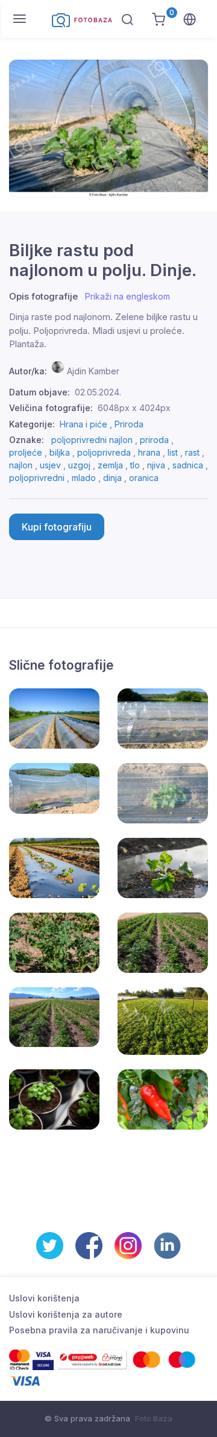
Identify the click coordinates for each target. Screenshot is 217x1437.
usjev (50, 465)
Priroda (129, 424)
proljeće (25, 452)
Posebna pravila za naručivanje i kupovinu (99, 1330)
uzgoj (79, 465)
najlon (21, 465)
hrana (149, 452)
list (173, 452)
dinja (112, 478)
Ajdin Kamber (93, 371)
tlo (135, 465)
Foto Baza (153, 1418)
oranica (144, 478)
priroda (154, 440)
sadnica (187, 465)
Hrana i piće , (87, 424)
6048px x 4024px (134, 408)
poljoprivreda (104, 452)
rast (192, 452)
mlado (84, 478)
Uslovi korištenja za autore (65, 1314)
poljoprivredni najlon (92, 440)
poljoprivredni (36, 478)
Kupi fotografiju (57, 527)
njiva (156, 465)
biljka (59, 452)
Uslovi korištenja (44, 1298)
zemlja (110, 465)
